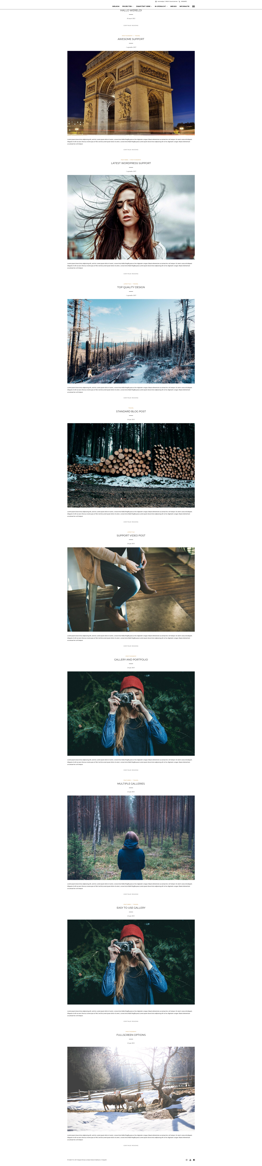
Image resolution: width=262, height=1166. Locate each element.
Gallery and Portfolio (131, 659)
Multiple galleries (131, 783)
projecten (127, 6)
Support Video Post (131, 535)
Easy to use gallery (131, 907)
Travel (137, 35)
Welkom (115, 6)
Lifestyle (127, 284)
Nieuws (173, 6)
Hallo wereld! (131, 10)
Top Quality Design (131, 287)
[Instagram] (194, 1)
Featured (124, 160)
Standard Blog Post (131, 411)
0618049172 (184, 2)
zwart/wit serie (143, 6)
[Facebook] (189, 1)
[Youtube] (191, 1)
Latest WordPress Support (131, 163)
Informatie (184, 6)
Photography (127, 35)
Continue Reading (131, 25)
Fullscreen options (131, 1034)
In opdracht (160, 6)
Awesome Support (131, 39)
